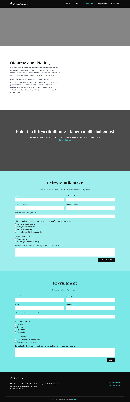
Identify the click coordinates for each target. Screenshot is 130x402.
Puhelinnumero (72, 204)
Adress (69, 296)
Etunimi (18, 196)
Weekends (21, 332)
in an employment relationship (28, 339)
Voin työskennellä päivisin (26, 224)
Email (17, 304)
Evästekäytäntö (114, 385)
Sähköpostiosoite (22, 204)
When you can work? (23, 321)
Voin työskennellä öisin (25, 229)
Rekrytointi (115, 3)
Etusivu (67, 4)
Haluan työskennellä (22, 236)
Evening (20, 327)
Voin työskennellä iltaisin (26, 227)
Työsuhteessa (22, 239)
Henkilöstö (89, 4)
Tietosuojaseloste (113, 383)
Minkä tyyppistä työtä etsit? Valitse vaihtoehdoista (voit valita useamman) (43, 221)
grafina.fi (75, 399)
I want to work (20, 336)
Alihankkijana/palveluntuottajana (29, 242)
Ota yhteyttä (102, 4)
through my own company (27, 342)
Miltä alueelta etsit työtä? (25, 213)
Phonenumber (72, 304)
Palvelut (78, 4)
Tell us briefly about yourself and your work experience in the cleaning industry (45, 346)
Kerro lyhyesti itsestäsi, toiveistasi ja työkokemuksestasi (36, 246)
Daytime (20, 324)
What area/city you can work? (26, 313)
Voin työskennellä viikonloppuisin (29, 232)
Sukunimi (70, 196)
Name (17, 296)
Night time (21, 329)
